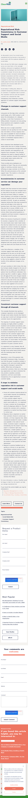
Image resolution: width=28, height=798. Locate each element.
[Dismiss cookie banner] (23, 766)
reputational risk (7, 26)
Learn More (6, 503)
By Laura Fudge (6, 42)
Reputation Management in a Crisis (13, 491)
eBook (10, 638)
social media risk (8, 517)
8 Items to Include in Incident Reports (12, 612)
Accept (14, 788)
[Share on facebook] (2, 49)
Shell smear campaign (17, 64)
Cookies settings (14, 784)
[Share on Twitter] (6, 49)
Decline (14, 792)
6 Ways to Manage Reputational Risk (14, 493)
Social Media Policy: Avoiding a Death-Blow (15, 495)
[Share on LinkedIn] (10, 49)
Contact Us (18, 503)
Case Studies (10, 632)
